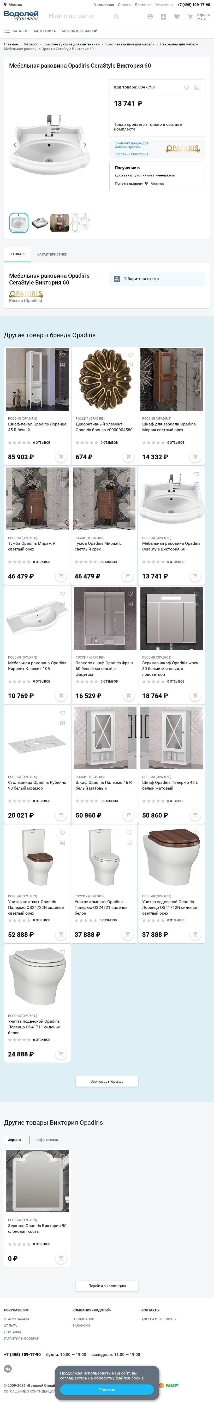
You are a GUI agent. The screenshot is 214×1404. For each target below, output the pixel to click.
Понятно (107, 1389)
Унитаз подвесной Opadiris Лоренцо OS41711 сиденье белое (34, 1027)
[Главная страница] (21, 16)
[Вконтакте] (8, 1369)
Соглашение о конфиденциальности (37, 1391)
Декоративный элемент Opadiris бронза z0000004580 (104, 427)
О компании (103, 5)
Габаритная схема (141, 278)
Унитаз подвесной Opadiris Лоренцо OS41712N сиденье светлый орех (169, 907)
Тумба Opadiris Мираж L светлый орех (98, 546)
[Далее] (85, 145)
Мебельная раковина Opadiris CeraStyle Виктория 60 (171, 546)
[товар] (37, 379)
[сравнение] (196, 87)
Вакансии (81, 1326)
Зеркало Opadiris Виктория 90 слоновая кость (37, 1228)
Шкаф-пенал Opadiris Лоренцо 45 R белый (37, 427)
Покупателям (16, 1310)
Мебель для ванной (79, 31)
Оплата (124, 5)
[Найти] (116, 16)
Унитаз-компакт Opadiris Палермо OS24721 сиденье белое (101, 907)
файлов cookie (130, 1378)
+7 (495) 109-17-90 (193, 5)
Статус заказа (16, 1319)
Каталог (20, 31)
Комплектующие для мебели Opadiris (131, 145)
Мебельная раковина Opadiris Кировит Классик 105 (37, 665)
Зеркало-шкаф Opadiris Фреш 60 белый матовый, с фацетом (104, 668)
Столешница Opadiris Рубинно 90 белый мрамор (37, 785)
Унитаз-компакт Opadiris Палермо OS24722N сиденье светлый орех (36, 907)
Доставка (143, 5)
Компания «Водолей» (92, 1310)
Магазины (164, 5)
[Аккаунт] (150, 16)
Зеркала (14, 1140)
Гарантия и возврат (21, 1339)
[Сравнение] (163, 16)
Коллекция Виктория (131, 154)
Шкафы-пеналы (46, 1140)
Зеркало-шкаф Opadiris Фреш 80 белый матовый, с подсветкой (170, 668)
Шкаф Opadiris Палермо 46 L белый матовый (170, 785)
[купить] (61, 457)
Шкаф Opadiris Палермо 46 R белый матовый (104, 785)
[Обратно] (14, 145)
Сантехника (45, 31)
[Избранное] (177, 16)
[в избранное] (186, 87)
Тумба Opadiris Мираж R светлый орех (31, 546)
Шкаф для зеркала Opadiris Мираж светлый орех (169, 427)
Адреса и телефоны (158, 1319)
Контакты (150, 1310)
